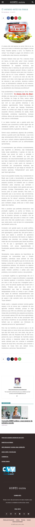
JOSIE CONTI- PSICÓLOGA (9, 452)
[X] (12, 18)
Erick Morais (6, 12)
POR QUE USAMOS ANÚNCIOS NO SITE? (13, 437)
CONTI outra (4, 425)
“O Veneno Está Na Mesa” (23, 94)
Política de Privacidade (8, 520)
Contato (29, 520)
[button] (2, 2)
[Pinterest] (16, 18)
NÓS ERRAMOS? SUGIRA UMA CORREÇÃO (13, 447)
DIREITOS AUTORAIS (7, 442)
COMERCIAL (5, 456)
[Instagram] (11, 513)
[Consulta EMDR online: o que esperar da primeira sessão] (17, 407)
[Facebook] (8, 18)
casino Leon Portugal (17, 521)
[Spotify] (19, 514)
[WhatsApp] (19, 18)
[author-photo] (17, 385)
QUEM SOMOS (6, 461)
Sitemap (23, 520)
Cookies (18, 520)
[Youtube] (28, 514)
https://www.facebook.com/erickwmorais (18, 389)
